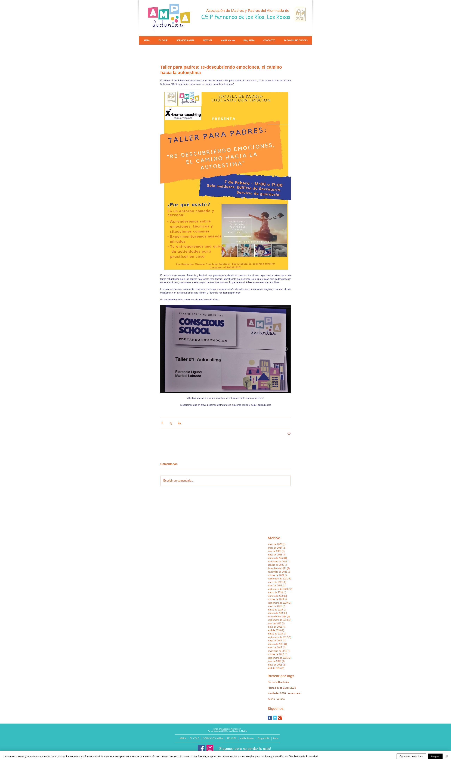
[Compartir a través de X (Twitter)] (170, 423)
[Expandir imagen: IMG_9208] (225, 349)
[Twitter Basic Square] (275, 718)
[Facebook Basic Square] (270, 718)
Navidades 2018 (277, 693)
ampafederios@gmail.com (230, 729)
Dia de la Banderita (278, 682)
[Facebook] (201, 748)
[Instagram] (209, 748)
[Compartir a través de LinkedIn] (179, 423)
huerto (271, 698)
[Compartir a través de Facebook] (162, 423)
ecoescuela (294, 693)
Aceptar (435, 756)
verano (281, 698)
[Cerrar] (447, 756)
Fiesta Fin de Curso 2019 (282, 687)
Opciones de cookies (411, 756)
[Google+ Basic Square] (280, 718)
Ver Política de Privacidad (303, 756)
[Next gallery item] (287, 348)
